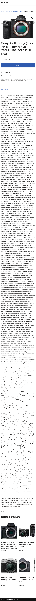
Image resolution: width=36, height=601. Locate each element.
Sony (21, 11)
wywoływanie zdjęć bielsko (22, 80)
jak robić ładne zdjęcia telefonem (18, 79)
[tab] (4, 89)
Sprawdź (18, 65)
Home (2, 11)
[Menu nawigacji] (33, 2)
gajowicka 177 (7, 79)
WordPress (15, 599)
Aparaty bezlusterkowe (12, 11)
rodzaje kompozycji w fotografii (8, 80)
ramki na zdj (29, 79)
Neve (2, 599)
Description (4, 89)
